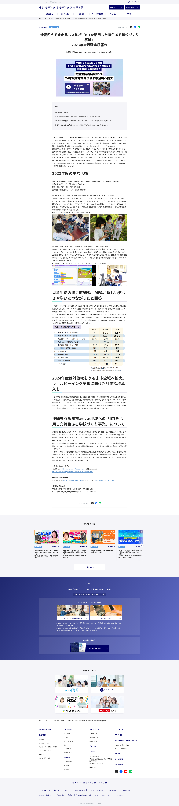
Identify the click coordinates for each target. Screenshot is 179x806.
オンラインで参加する (121, 749)
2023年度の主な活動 (61, 112)
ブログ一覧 (118, 735)
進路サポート (68, 769)
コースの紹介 (65, 14)
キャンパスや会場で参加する (122, 745)
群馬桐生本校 (93, 741)
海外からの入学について (96, 764)
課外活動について (44, 743)
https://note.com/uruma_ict (73, 469)
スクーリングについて (45, 750)
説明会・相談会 (130, 7)
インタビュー (113, 14)
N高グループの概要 (45, 729)
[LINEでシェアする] (139, 27)
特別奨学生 (93, 767)
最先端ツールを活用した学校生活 (48, 747)
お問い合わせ (119, 765)
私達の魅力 (49, 14)
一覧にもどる (89, 567)
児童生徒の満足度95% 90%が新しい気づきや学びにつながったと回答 (77, 116)
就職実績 (66, 765)
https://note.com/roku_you (103, 480)
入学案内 (129, 14)
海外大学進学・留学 (44, 758)
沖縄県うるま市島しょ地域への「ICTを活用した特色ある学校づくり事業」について (81, 125)
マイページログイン (134, 2)
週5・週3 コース (68, 741)
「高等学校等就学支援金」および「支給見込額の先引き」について (101, 760)
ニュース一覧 (119, 729)
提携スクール (68, 752)
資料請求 (112, 7)
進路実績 (81, 14)
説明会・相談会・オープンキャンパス (126, 740)
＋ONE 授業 (67, 749)
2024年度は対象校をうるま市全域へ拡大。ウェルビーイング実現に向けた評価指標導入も (83, 121)
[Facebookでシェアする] (135, 27)
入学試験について (94, 756)
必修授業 (41, 739)
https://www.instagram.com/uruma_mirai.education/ (72, 472)
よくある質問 (119, 759)
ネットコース (68, 737)
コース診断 (67, 734)
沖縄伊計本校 (93, 734)
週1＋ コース (67, 745)
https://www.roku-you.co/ (73, 480)
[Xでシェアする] (131, 27)
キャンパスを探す (97, 14)
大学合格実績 (68, 762)
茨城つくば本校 (94, 737)
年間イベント (42, 754)
